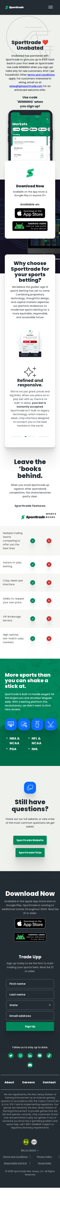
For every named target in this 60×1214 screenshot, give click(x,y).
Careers (28, 1082)
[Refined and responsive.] (30, 437)
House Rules (44, 1163)
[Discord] (30, 1065)
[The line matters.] (16, 437)
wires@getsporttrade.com (26, 86)
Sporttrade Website (30, 840)
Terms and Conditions (15, 1156)
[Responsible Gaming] (26, 1144)
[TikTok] (49, 1055)
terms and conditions (41, 74)
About (9, 1082)
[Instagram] (20, 1055)
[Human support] (43, 437)
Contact (49, 1082)
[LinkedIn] (30, 1055)
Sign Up (30, 1026)
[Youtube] (39, 1055)
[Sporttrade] (14, 7)
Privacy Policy (44, 1156)
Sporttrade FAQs (30, 852)
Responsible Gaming (15, 1163)
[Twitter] (11, 1055)
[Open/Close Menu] (50, 7)
